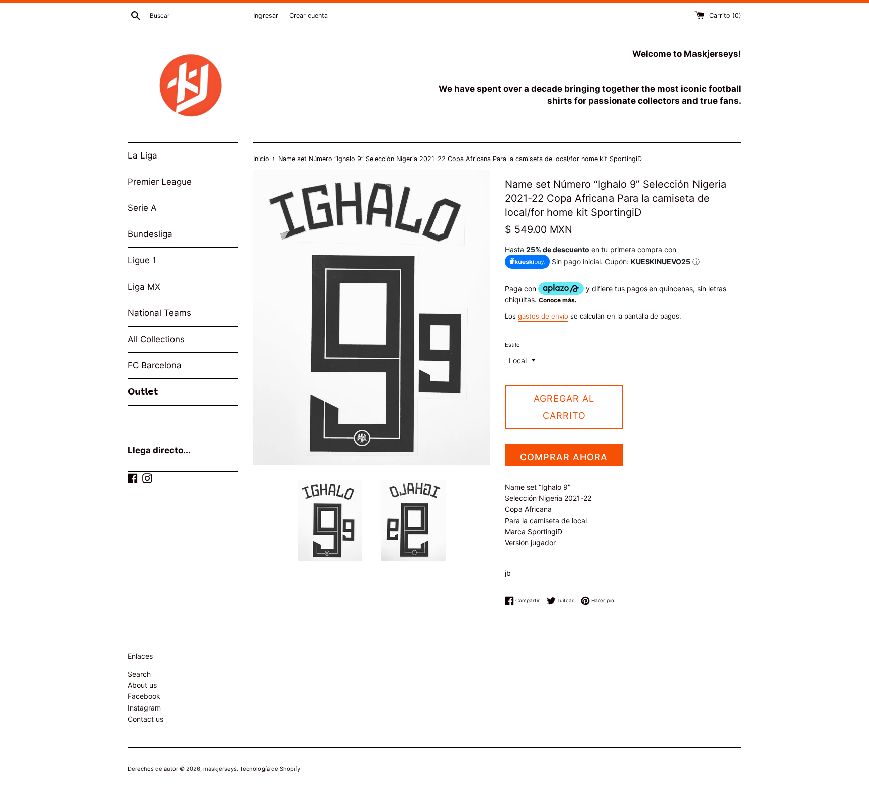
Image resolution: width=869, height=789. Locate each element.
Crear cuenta (308, 15)
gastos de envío (543, 316)
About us (142, 685)
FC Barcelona (155, 365)
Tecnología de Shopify (270, 768)
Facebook (144, 696)
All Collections (156, 339)
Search (139, 674)
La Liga (142, 155)
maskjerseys (220, 768)
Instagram (144, 707)
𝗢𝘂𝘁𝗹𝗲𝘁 (143, 391)
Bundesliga (150, 234)
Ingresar (265, 15)
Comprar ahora (564, 457)
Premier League (160, 182)
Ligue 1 (142, 260)
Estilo (512, 344)
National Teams (159, 313)
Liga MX (144, 287)
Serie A (142, 208)
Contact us (145, 719)
